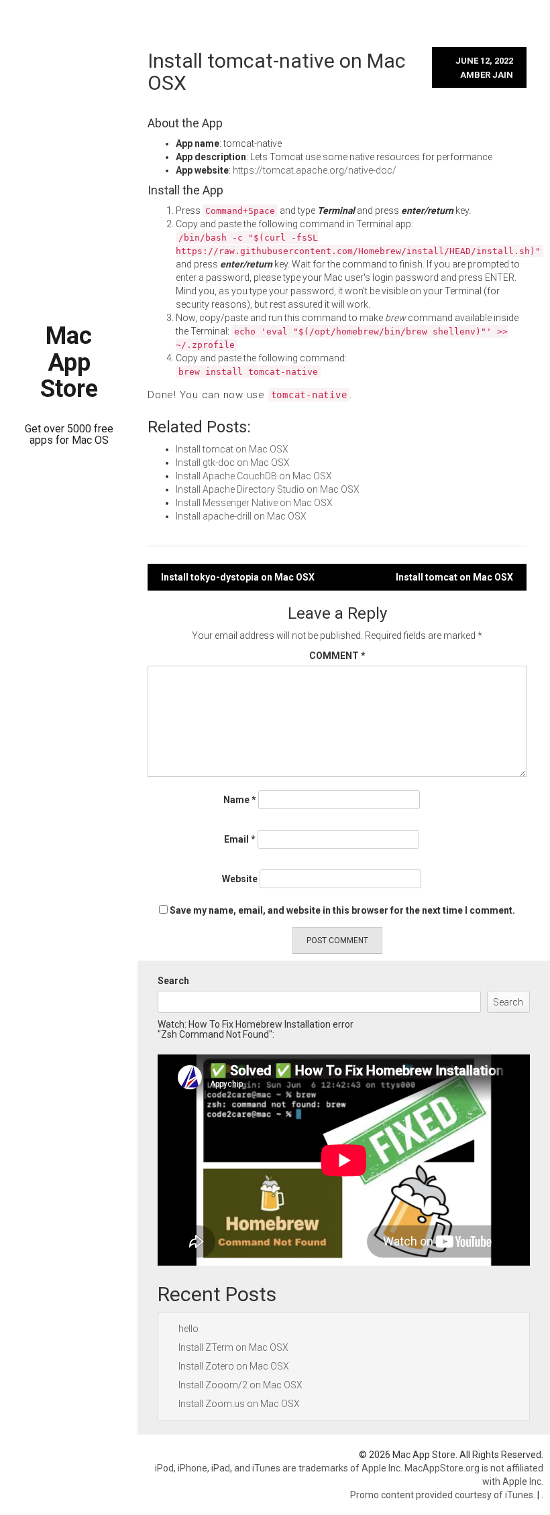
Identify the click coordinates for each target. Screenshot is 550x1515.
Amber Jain (486, 75)
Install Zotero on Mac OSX (233, 1366)
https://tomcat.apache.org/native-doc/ (314, 170)
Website (240, 878)
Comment (337, 655)
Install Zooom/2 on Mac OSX (240, 1385)
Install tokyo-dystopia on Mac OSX (238, 577)
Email (240, 839)
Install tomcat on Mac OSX (454, 577)
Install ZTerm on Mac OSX (233, 1347)
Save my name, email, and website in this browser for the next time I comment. (342, 910)
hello (188, 1328)
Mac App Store (69, 362)
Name (239, 799)
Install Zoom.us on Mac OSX (239, 1403)
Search (173, 980)
